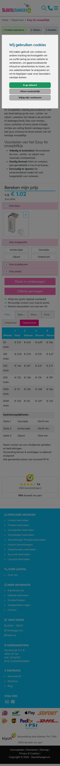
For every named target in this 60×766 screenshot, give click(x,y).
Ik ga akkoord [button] (30, 85)
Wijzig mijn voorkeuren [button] (30, 97)
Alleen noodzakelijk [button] (30, 91)
